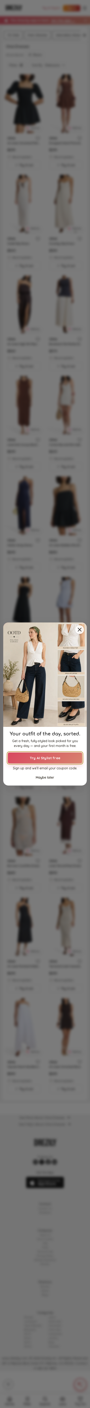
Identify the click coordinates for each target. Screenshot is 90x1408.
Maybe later (45, 777)
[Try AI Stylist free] (45, 674)
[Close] (79, 629)
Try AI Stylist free (45, 758)
